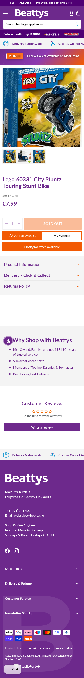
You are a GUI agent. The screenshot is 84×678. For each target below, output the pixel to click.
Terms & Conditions (38, 648)
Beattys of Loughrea (24, 655)
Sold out (52, 223)
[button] (78, 13)
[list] (42, 107)
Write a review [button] (42, 427)
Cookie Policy (13, 648)
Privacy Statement (65, 648)
